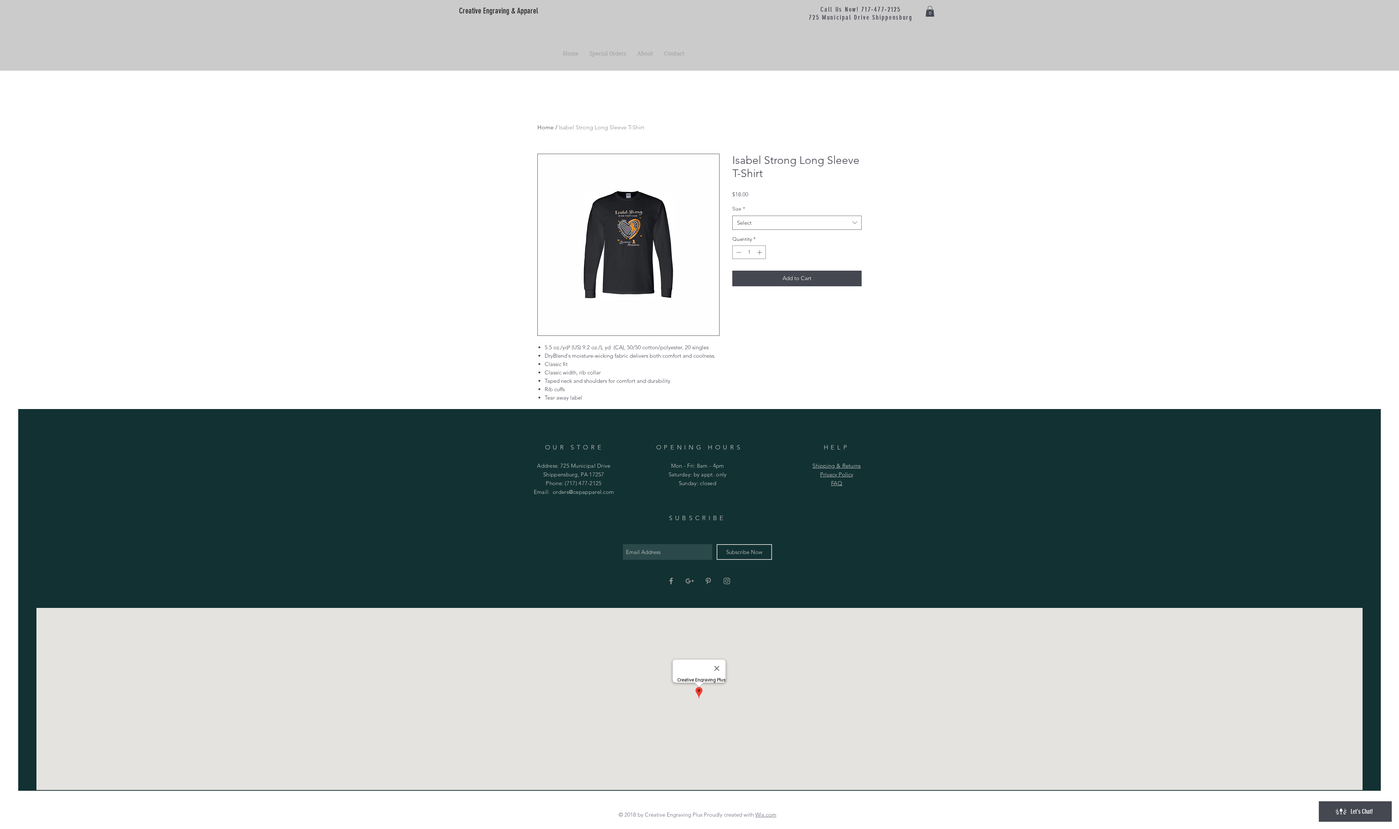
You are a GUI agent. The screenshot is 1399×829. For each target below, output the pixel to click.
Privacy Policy (836, 474)
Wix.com (765, 814)
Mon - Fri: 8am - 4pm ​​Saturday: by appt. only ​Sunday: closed (698, 474)
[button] (929, 11)
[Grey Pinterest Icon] (708, 581)
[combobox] (797, 223)
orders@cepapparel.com (583, 491)
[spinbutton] (749, 252)
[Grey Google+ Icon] (689, 581)
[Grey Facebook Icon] (671, 581)
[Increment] (760, 252)
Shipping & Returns (836, 465)
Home (545, 127)
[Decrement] (737, 252)
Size (738, 208)
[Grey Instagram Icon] (726, 581)
